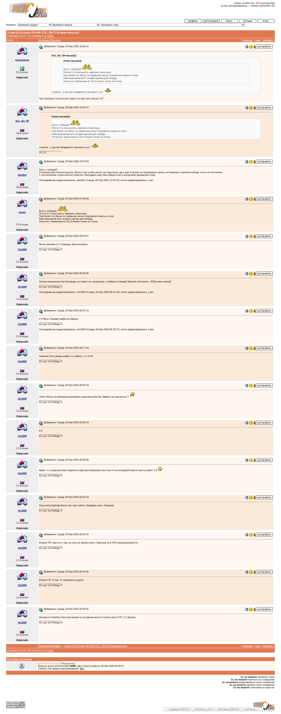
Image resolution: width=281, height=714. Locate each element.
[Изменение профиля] (193, 22)
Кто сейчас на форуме (19, 659)
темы (258, 40)
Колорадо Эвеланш (50, 40)
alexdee (22, 175)
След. (50, 35)
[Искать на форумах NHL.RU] (229, 22)
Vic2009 (22, 249)
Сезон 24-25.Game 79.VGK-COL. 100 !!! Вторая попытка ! (96, 646)
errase (22, 212)
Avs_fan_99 (22, 121)
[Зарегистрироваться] (211, 22)
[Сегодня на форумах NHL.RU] (247, 22)
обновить (268, 40)
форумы (248, 40)
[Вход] (266, 22)
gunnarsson (22, 60)
